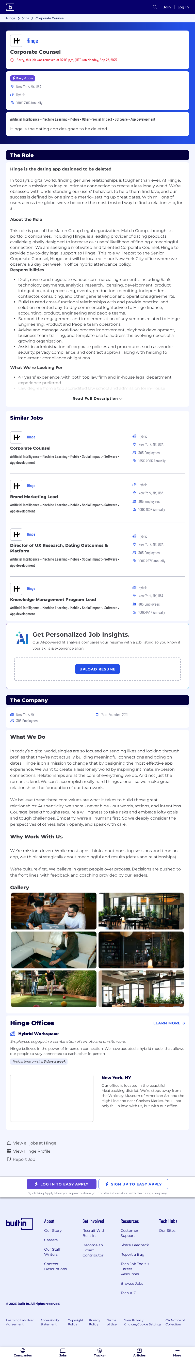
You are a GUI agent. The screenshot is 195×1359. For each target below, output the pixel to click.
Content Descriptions (55, 1266)
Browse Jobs (132, 1283)
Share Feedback (135, 1245)
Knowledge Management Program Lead (53, 599)
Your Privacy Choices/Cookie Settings (142, 1322)
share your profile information (105, 1193)
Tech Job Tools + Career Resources (135, 1269)
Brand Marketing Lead (34, 496)
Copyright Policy (75, 1322)
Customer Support (129, 1233)
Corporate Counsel (30, 448)
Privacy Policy (94, 1322)
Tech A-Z (128, 1293)
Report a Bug (132, 1254)
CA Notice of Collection (175, 1322)
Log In (183, 7)
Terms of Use (112, 1322)
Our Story (53, 1230)
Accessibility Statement (49, 1322)
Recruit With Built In (94, 1233)
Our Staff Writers (52, 1252)
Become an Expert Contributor (93, 1250)
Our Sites (167, 1230)
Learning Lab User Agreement (20, 1322)
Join (167, 7)
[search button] (155, 7)
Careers (51, 1240)
